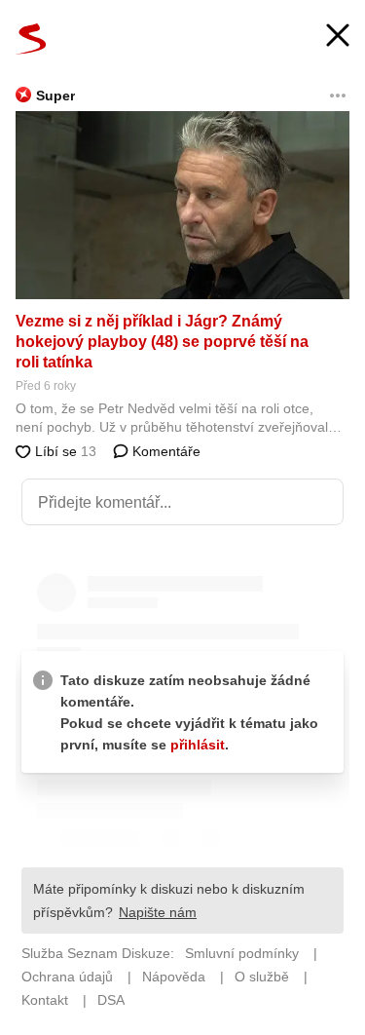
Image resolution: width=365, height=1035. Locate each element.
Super (55, 95)
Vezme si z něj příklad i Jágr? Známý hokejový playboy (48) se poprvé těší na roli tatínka (162, 341)
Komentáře (164, 451)
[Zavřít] (337, 37)
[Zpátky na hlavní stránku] (31, 39)
